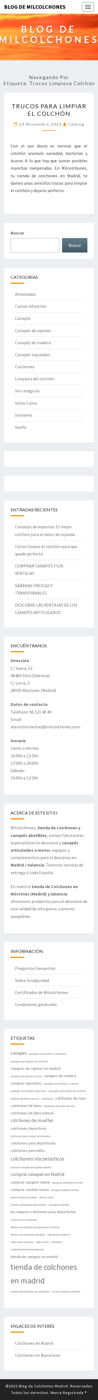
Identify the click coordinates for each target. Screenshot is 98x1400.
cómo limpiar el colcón (24, 1197)
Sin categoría (27, 390)
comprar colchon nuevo (30, 1189)
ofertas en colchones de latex (28, 1234)
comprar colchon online (65, 1190)
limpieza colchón (59, 1205)
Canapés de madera (33, 342)
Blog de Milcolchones (35, 6)
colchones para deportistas (33, 1143)
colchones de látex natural (32, 1113)
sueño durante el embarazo (27, 1249)
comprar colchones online (67, 1182)
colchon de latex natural (25, 1098)
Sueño (20, 427)
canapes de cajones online (26, 1076)
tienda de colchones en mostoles (30, 1291)
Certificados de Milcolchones (41, 992)
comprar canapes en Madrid (38, 1174)
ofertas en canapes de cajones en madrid (35, 1227)
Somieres (23, 415)
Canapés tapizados (32, 354)
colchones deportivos (29, 1128)
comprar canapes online (30, 1182)
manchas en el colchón (24, 1220)
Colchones (25, 366)
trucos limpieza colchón (66, 1291)
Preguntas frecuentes (35, 968)
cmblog (76, 124)
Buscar (17, 233)
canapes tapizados (26, 1083)
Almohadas (25, 294)
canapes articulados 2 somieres (47, 1054)
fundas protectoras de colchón (29, 1205)
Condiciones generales (36, 1004)
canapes (19, 1053)
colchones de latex (26, 1105)
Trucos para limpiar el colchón (49, 109)
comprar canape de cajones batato (31, 1167)
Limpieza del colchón (34, 378)
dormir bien (46, 1197)
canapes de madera (60, 1075)
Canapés (23, 318)
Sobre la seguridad (32, 980)
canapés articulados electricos (29, 1091)
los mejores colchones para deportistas (43, 1211)
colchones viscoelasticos (37, 1158)
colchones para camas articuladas (31, 1136)
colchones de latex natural (59, 1106)
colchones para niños (28, 1150)
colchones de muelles (32, 1120)
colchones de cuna (70, 1098)
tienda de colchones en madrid (44, 1274)
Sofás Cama (26, 403)
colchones (47, 1098)
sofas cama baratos (22, 1242)
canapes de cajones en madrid (35, 1068)
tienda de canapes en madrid (34, 1256)
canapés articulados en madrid (67, 1091)
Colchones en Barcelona (37, 1355)
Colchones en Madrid (34, 1343)
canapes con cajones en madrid (29, 1061)
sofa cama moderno (58, 1234)
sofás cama (42, 1242)
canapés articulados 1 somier (61, 1083)
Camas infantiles (31, 306)
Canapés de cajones (33, 330)
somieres (56, 1242)
